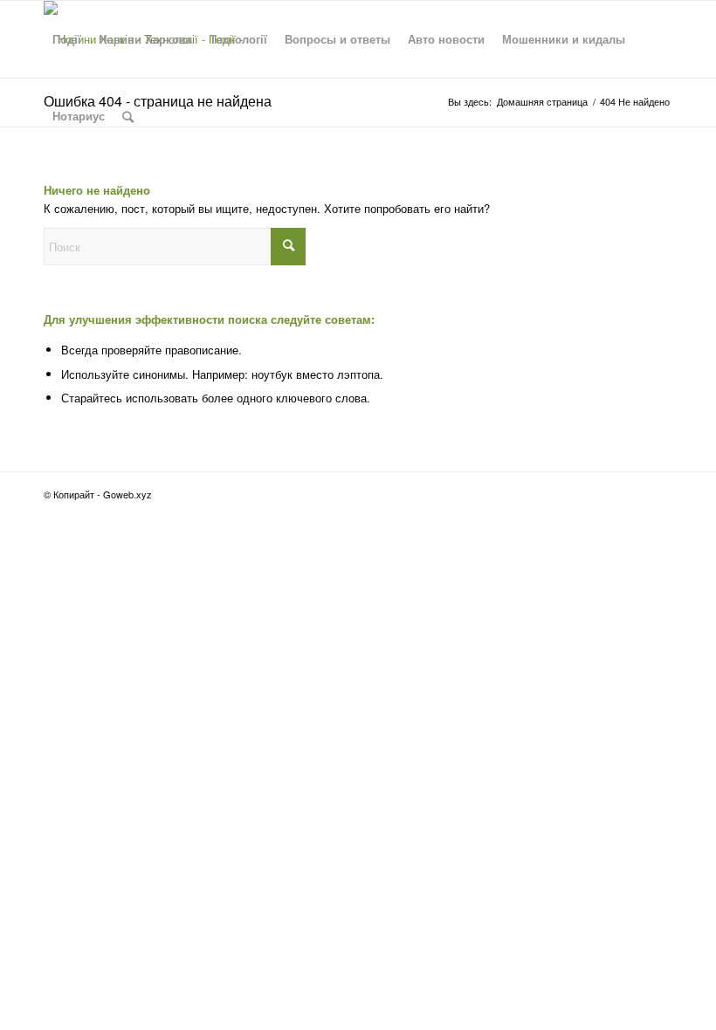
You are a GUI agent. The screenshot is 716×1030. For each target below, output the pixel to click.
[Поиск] (128, 116)
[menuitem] (67, 39)
